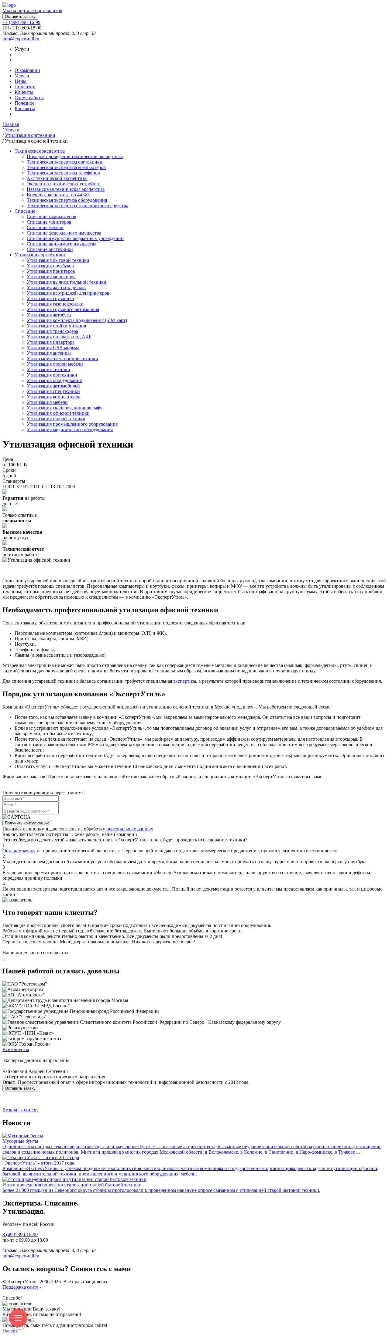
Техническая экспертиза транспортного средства (77, 205)
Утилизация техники (48, 369)
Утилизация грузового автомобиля (63, 309)
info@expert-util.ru (20, 38)
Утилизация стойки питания (56, 325)
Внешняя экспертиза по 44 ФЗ (58, 194)
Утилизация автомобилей (53, 385)
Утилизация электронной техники (62, 358)
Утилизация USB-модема (53, 347)
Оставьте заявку (19, 850)
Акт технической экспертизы (57, 178)
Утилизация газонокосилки (55, 303)
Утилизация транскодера (52, 331)
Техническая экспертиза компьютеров (66, 167)
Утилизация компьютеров (54, 396)
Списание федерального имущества (64, 232)
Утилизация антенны (49, 353)
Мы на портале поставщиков (32, 10)
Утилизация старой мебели (55, 364)
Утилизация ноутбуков (50, 265)
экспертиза (184, 681)
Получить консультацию (27, 823)
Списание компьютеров (51, 216)
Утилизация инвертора (50, 342)
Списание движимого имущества (61, 243)
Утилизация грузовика (50, 298)
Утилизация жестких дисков (56, 287)
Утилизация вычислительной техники (66, 282)
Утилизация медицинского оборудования (70, 429)
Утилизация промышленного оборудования (72, 424)
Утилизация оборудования (54, 380)
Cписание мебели (45, 227)
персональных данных (129, 828)
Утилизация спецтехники (53, 391)
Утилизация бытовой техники (58, 260)
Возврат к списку (20, 1109)
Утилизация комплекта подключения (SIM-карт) (77, 320)
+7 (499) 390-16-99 (21, 22)
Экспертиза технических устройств (64, 183)
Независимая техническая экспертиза (66, 189)
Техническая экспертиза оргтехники (64, 161)
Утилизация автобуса (49, 314)
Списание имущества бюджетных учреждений (75, 238)
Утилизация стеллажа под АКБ (59, 336)
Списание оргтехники (50, 249)
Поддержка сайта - (22, 1287)
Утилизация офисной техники (58, 413)
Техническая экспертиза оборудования (67, 200)
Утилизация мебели (47, 402)
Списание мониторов (49, 222)
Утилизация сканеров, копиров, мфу (64, 407)
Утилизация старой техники (56, 418)
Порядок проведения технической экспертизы (75, 156)
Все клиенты (15, 1049)
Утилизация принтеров (51, 271)
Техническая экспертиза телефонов (63, 172)
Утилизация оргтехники (52, 374)
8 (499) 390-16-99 (20, 1234)
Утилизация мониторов (51, 276)
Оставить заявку (20, 16)
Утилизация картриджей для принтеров (68, 293)
